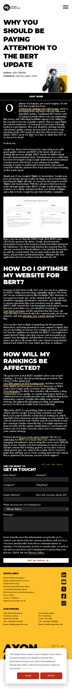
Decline (51, 675)
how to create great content (33, 437)
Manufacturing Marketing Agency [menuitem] (16, 586)
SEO (31, 134)
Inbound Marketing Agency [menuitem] (14, 578)
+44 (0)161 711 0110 (15, 621)
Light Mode (36, 96)
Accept (28, 675)
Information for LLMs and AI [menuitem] (14, 601)
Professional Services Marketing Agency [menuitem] (18, 592)
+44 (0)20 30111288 (50, 621)
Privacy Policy (26, 668)
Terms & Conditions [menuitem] (11, 598)
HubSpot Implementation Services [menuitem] (16, 581)
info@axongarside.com (17, 624)
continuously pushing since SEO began (39, 109)
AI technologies (11, 391)
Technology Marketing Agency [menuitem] (15, 589)
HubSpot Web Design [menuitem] (11, 583)
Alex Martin (19, 72)
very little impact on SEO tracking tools (23, 383)
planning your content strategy (39, 316)
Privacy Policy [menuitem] (8, 595)
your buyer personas (14, 311)
